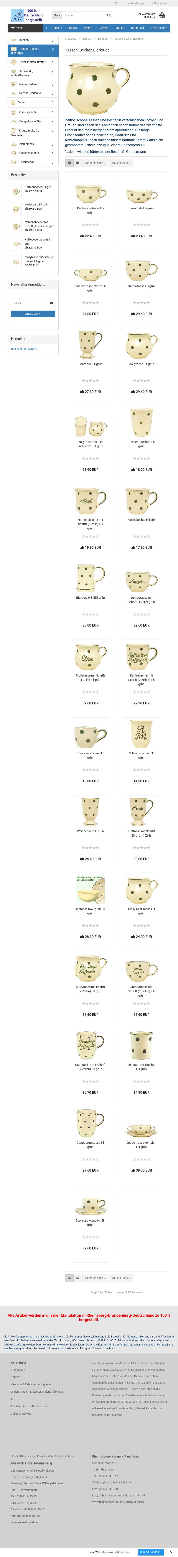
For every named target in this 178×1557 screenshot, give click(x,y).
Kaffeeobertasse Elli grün (90, 210)
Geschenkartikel (29, 152)
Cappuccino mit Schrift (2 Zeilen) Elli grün (90, 1067)
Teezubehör (26, 162)
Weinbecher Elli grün (90, 831)
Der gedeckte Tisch (31, 121)
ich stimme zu (151, 1552)
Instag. (104, 28)
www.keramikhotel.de (24, 1522)
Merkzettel (161, 3)
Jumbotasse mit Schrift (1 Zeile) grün (141, 600)
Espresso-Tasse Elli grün (90, 755)
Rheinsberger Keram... (24, 348)
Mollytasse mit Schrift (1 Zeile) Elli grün (90, 677)
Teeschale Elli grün (141, 208)
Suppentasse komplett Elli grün (141, 1145)
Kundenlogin (137, 3)
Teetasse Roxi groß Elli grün (90, 911)
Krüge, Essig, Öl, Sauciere (25, 133)
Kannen (24, 40)
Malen (120, 28)
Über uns (137, 28)
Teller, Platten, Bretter (32, 62)
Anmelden (33, 313)
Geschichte (158, 28)
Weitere (17, 28)
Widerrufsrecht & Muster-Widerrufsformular (37, 1391)
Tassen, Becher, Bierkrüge (25, 51)
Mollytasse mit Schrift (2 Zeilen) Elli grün (90, 989)
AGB (13, 1399)
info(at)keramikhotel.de (25, 1515)
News (73, 28)
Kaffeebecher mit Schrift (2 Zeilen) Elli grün (141, 680)
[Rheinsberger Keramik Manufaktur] (28, 15)
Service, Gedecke (30, 93)
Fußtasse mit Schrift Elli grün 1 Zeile (141, 833)
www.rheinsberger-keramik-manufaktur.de (118, 1501)
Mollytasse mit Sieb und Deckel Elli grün (90, 444)
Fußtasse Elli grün (90, 364)
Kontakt (15, 1377)
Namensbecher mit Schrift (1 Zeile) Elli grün (90, 524)
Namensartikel (28, 84)
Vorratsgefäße (27, 112)
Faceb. (87, 28)
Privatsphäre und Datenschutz (29, 1406)
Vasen (22, 102)
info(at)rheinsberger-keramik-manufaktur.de (119, 1495)
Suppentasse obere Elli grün (90, 288)
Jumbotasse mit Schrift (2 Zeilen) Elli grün (141, 991)
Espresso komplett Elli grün (90, 1223)
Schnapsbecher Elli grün (141, 755)
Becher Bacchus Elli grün (142, 444)
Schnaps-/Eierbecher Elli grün (141, 1067)
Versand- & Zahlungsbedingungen (31, 1384)
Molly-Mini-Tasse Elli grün (141, 911)
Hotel (58, 28)
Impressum (18, 1369)
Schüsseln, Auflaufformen (22, 73)
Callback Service (21, 1413)
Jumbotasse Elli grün (141, 286)
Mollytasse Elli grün (141, 364)
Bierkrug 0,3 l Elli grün (90, 597)
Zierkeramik (26, 144)
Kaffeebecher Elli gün (141, 519)
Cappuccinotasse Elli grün (90, 1145)
